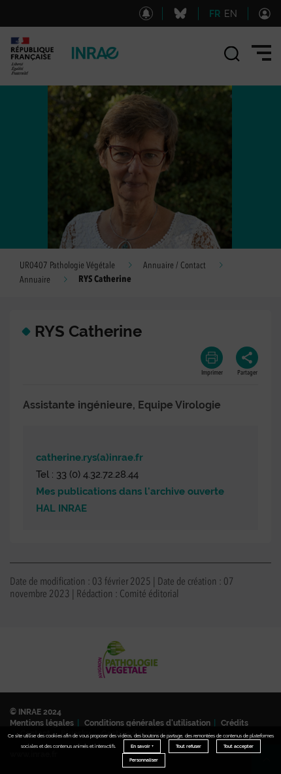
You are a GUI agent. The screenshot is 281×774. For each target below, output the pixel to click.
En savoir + (142, 746)
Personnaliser (143, 760)
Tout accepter (238, 746)
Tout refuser (188, 746)
